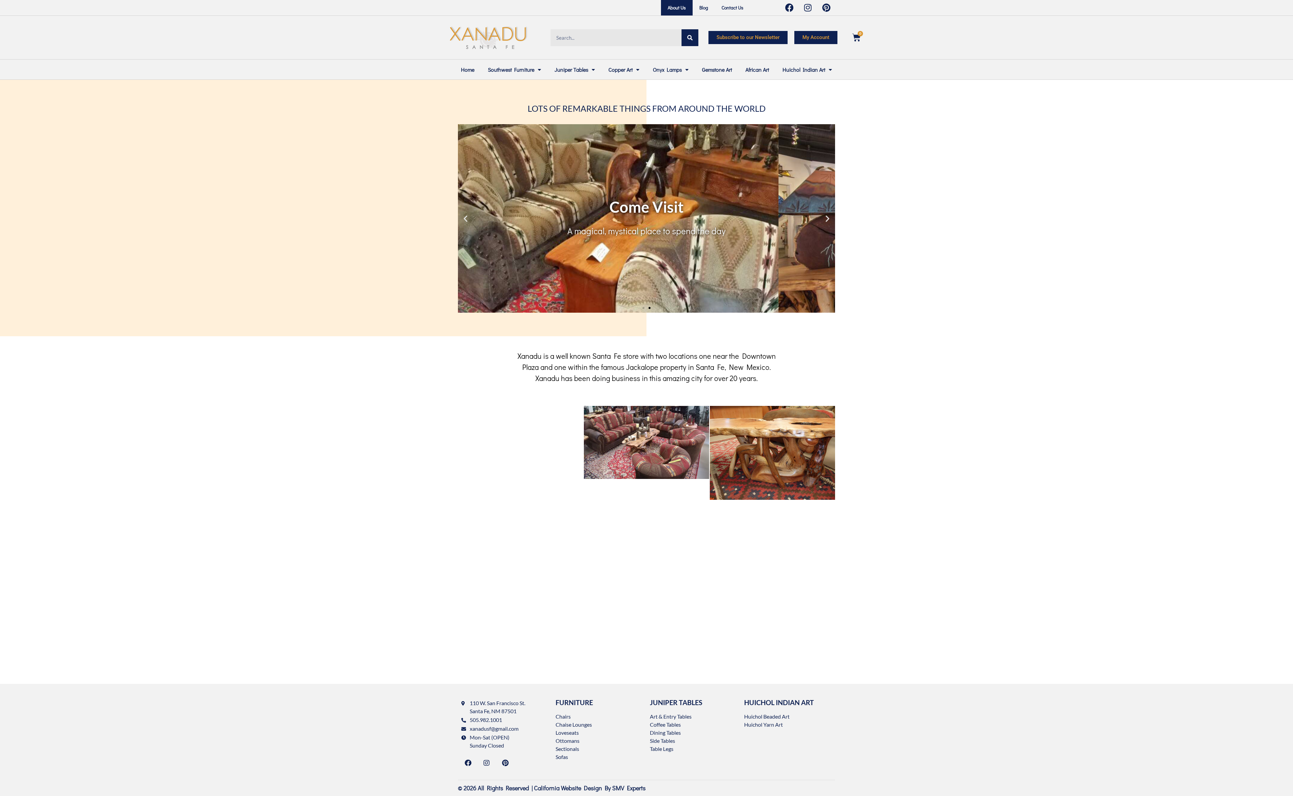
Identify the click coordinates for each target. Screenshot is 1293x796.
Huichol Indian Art (804, 69)
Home (467, 69)
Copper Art (620, 69)
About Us (677, 7)
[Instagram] (486, 763)
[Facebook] (468, 763)
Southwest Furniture (511, 69)
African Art (757, 69)
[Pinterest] (505, 763)
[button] (465, 218)
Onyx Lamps (667, 69)
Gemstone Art (717, 69)
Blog (703, 7)
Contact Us (732, 7)
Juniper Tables (571, 69)
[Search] (690, 37)
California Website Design (568, 788)
